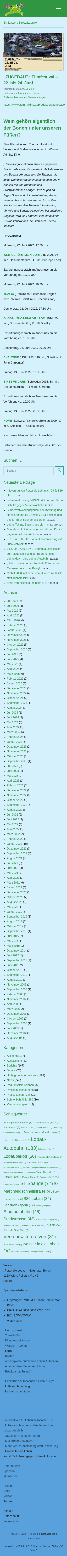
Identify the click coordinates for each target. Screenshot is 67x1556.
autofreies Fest (28, 1128)
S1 (55, 1177)
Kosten (9, 1356)
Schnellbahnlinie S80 (20, 1099)
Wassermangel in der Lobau (24, 1252)
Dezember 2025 (16, 634)
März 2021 (13, 882)
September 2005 (17, 1023)
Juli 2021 (12, 863)
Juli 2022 (12, 814)
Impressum (10, 1521)
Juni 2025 (13, 659)
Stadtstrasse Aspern (47, 1219)
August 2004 (14, 1038)
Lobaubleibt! (19, 1156)
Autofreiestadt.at (45, 1128)
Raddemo (45, 1177)
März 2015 (13, 945)
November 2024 (16, 693)
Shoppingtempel (43, 1205)
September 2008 (17, 989)
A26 (56, 1123)
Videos (7, 1496)
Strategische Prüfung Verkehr (17, 1225)
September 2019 (17, 916)
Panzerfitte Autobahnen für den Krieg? (29, 1381)
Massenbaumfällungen (39, 1162)
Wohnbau (44, 1251)
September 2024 (17, 702)
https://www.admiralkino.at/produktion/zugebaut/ (34, 104)
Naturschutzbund (26, 1172)
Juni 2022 (13, 819)
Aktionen (12, 1055)
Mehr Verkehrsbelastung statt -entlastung (31, 1446)
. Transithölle (11, 1335)
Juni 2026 (13, 605)
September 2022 (17, 804)
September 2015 (17, 931)
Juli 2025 (12, 654)
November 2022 (16, 795)
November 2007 (16, 999)
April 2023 (13, 780)
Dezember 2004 (16, 1033)
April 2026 (13, 615)
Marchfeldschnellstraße (14, 1163)
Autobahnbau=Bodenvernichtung (25, 1366)
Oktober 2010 (15, 970)
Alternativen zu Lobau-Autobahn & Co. (29, 1420)
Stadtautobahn (21, 1211)
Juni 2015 (13, 936)
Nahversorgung (31, 1167)
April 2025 (13, 668)
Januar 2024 (14, 741)
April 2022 (13, 829)
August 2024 (14, 707)
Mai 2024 (12, 722)
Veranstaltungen (37, 97)
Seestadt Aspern (19, 1205)
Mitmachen (10, 1476)
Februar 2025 (15, 678)
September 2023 (17, 761)
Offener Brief (12, 1177)
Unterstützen (11, 1466)
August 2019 (14, 921)
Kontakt (8, 1510)
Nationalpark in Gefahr (50, 1167)
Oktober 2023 (15, 756)
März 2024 (13, 732)
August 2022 (14, 809)
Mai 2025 (12, 664)
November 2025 (16, 639)
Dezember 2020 (16, 892)
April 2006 (13, 1004)
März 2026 (13, 620)
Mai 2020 (12, 906)
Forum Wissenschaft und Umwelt (42, 1132)
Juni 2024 (13, 717)
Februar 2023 (15, 785)
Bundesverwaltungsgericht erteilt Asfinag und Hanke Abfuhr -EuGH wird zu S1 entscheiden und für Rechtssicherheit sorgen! (34, 515)
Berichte (12, 1065)
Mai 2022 (12, 824)
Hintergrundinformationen (17, 93)
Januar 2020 (14, 911)
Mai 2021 (12, 872)
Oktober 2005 (15, 1018)
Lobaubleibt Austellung (49, 1157)
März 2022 (13, 834)
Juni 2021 (13, 868)
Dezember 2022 (16, 790)
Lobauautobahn (46, 1149)
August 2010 (14, 979)
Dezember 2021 (16, 848)
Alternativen (11, 1127)
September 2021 (17, 853)
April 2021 (13, 877)
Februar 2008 (15, 994)
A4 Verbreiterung (43, 1123)
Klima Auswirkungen (18, 1340)
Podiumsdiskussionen (15, 97)
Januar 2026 (14, 630)
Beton (58, 1128)
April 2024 (13, 727)
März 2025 (13, 673)
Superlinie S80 (39, 1225)
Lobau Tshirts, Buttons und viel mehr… (30, 524)
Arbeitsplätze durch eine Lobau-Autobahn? (32, 1361)
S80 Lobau (37, 1198)
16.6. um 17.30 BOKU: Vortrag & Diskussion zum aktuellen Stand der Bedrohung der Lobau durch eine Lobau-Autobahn (33, 553)
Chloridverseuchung (13, 1132)
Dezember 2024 (16, 688)
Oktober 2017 (15, 926)
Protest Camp (30, 1177)
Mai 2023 (12, 775)
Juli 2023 (12, 766)
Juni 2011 (13, 965)
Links (6, 1491)
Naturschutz (10, 1172)
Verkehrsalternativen (29, 1236)
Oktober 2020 (15, 897)
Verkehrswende (12, 1244)
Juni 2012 (13, 955)
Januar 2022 (14, 843)
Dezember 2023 (16, 746)
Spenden (9, 1471)
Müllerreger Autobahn (18, 1440)
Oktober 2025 (15, 644)
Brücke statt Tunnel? (18, 1371)
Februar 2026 (15, 625)
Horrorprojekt (13, 1330)
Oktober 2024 (15, 698)
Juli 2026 (12, 600)
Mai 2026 (12, 610)
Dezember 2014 (16, 950)
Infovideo (8, 1140)
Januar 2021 (14, 887)
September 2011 (17, 960)
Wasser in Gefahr (16, 1345)
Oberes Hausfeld (45, 1172)
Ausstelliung (14, 1060)
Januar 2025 (14, 683)
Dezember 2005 (16, 1013)
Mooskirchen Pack (12, 1167)
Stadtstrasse (19, 1219)
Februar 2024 (15, 736)
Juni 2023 (13, 770)
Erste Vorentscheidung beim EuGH (28, 582)
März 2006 (13, 1008)
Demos (11, 1070)
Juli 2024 (12, 712)
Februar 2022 (15, 838)
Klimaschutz (22, 1140)
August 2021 (14, 858)
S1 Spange (36, 1183)
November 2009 (16, 984)
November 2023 (16, 751)
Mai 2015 (12, 940)
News (36, 93)
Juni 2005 (13, 1028)
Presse (8, 1485)
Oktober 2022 (15, 800)
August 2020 (14, 902)
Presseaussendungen (20, 1089)
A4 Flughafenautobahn (17, 1122)
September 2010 (17, 974)
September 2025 (17, 649)
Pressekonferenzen (19, 1094)
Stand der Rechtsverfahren (22, 1435)
